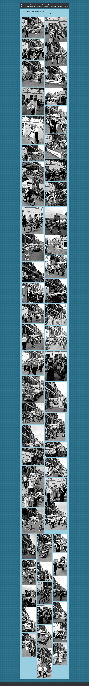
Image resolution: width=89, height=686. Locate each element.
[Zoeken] (67, 6)
